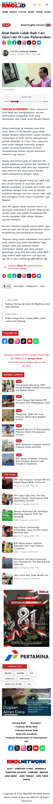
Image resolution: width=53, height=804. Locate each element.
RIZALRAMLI (19, 286)
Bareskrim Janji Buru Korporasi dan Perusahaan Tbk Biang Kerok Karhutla (32, 562)
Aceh (10, 768)
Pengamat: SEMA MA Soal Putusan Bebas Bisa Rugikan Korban (31, 417)
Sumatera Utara (24, 768)
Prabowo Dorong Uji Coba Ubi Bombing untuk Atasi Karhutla (27, 305)
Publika (16, 578)
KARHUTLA (9, 678)
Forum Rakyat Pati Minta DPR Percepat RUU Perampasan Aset (33, 401)
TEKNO (39, 12)
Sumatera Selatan (15, 772)
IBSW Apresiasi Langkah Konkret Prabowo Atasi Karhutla (33, 445)
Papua (26, 779)
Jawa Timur (42, 776)
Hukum (16, 485)
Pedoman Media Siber (26, 726)
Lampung (33, 772)
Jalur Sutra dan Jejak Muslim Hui (31, 575)
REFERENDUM (31, 286)
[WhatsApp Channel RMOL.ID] (36, 341)
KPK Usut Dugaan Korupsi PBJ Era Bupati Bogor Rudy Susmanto (32, 481)
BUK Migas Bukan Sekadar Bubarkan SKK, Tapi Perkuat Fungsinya (28, 546)
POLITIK (22, 12)
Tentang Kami (19, 723)
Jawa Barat (11, 776)
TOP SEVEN (9, 474)
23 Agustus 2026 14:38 (29, 536)
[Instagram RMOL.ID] (17, 341)
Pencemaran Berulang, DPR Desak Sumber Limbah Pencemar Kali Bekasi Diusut (33, 388)
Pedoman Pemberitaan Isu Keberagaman (26, 737)
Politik (6, 25)
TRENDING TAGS (14, 666)
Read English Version (33, 25)
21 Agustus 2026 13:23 (28, 552)
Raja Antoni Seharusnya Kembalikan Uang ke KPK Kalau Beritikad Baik (31, 530)
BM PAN (8, 673)
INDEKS (13, 12)
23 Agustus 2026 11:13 (29, 485)
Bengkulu (40, 768)
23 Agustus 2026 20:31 (28, 520)
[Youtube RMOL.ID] (29, 341)
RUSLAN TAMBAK (28, 51)
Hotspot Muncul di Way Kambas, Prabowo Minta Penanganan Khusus (33, 432)
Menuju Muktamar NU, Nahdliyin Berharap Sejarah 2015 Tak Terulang (31, 514)
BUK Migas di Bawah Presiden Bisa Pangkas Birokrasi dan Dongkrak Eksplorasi (32, 461)
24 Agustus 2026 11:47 (29, 504)
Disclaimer (36, 723)
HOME (5, 12)
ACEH (42, 286)
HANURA (20, 673)
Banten (44, 772)
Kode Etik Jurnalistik (26, 734)
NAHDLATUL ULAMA (13, 684)
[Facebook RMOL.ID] (4, 341)
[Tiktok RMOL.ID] (23, 341)
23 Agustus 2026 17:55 (29, 568)
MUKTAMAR (25, 678)
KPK (31, 673)
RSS (26, 741)
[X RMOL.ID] (11, 341)
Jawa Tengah (26, 776)
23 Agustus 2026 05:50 (30, 578)
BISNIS (31, 12)
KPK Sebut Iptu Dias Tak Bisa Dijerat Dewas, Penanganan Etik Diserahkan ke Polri (31, 498)
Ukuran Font (26, 97)
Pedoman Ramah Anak (26, 730)
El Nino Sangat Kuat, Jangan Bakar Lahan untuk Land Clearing (25, 320)
